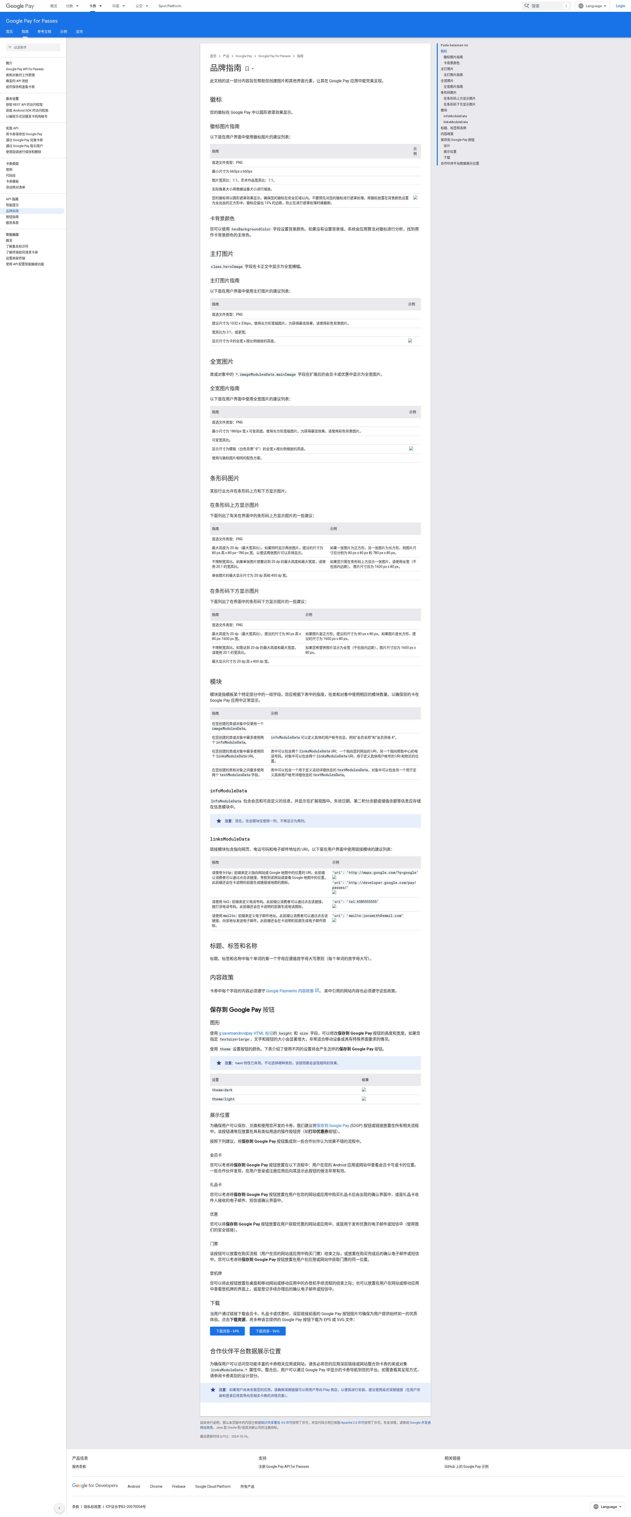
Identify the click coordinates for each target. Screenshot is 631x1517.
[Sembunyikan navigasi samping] (59, 1508)
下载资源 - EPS (227, 1331)
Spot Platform (170, 6)
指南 (25, 31)
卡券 (92, 6)
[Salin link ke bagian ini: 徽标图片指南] (244, 127)
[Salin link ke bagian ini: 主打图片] (239, 254)
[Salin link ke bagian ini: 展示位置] (235, 1116)
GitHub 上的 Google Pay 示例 (467, 1466)
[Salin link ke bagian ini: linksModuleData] (255, 839)
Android (134, 1486)
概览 (53, 6)
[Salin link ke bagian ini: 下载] (225, 1304)
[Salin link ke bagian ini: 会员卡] (227, 1155)
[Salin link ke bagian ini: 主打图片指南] (244, 281)
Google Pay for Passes (32, 21)
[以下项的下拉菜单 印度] (125, 6)
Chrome (156, 1486)
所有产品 (247, 1486)
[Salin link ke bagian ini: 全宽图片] (239, 362)
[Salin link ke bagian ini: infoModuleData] (252, 791)
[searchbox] (33, 47)
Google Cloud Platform (213, 1486)
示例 (63, 31)
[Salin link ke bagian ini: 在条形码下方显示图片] (264, 592)
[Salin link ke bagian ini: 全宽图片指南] (244, 389)
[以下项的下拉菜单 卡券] (102, 6)
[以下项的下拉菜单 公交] (148, 6)
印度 (115, 6)
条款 (75, 1507)
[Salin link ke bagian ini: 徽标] (227, 100)
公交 (139, 6)
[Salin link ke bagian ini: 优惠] (223, 1214)
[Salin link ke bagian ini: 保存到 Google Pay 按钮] (279, 1010)
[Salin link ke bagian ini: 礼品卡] (227, 1185)
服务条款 (79, 1466)
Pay (29, 6)
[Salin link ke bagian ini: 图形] (225, 1023)
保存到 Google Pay (332, 1125)
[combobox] (546, 5)
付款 (69, 6)
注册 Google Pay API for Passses (284, 1466)
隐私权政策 (92, 1507)
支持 (79, 31)
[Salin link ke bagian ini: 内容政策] (239, 978)
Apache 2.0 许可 (352, 1422)
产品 (226, 56)
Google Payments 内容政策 (290, 991)
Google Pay (244, 56)
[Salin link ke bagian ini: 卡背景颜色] (240, 219)
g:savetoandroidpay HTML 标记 (246, 1033)
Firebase (179, 1486)
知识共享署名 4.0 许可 (276, 1422)
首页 (9, 31)
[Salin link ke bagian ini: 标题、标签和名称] (262, 946)
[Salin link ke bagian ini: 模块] (227, 682)
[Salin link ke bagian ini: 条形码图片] (244, 479)
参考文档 (44, 31)
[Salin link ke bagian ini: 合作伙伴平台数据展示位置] (286, 1352)
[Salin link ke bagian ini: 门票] (223, 1244)
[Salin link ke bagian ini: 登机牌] (227, 1273)
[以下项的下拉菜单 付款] (79, 6)
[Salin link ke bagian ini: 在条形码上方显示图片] (264, 506)
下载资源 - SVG (268, 1331)
